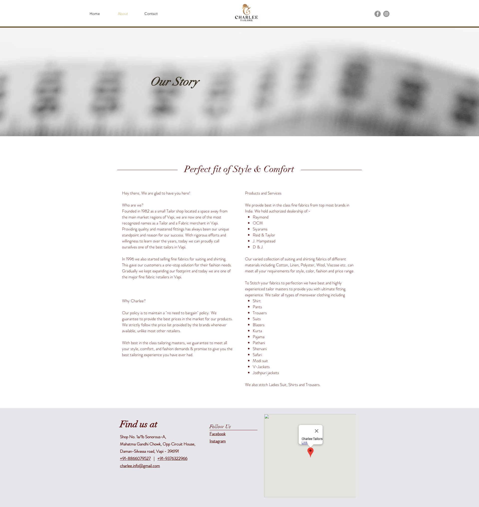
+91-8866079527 (135, 458)
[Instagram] (386, 14)
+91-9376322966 (172, 458)
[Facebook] (377, 14)
